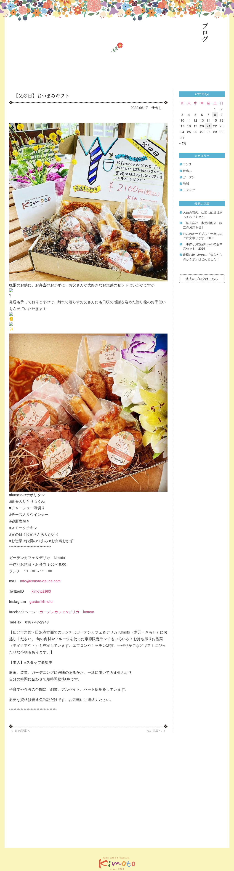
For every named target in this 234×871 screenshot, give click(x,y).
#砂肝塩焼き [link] (19, 521)
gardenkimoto (41, 601)
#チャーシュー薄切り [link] (27, 507)
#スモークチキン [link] (23, 527)
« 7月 (182, 143)
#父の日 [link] (15, 534)
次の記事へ (154, 731)
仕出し (156, 107)
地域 (186, 183)
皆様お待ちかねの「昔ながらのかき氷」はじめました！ (202, 256)
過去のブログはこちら (202, 278)
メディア (189, 190)
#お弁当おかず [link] (61, 540)
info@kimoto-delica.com (40, 580)
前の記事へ (22, 731)
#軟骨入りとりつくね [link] (27, 501)
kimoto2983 (41, 591)
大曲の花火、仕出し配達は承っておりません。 (202, 214)
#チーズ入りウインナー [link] (29, 514)
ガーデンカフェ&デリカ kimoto (67, 611)
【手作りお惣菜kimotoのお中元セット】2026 (203, 246)
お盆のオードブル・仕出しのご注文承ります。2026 (202, 235)
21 (208, 126)
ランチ (187, 164)
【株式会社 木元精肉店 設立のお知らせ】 (202, 225)
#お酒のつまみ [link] (36, 540)
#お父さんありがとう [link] (41, 534)
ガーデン (189, 177)
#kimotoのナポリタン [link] (27, 494)
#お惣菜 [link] (15, 540)
